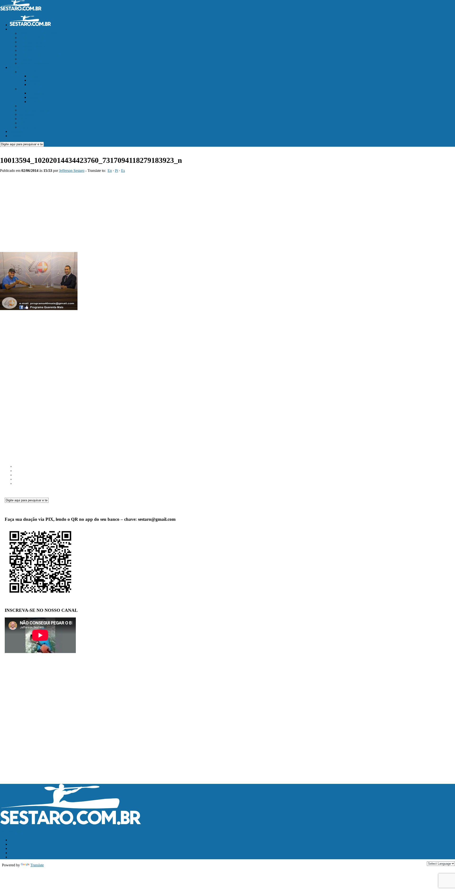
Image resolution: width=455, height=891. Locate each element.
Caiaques (35, 76)
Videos (24, 123)
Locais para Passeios (34, 110)
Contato (15, 136)
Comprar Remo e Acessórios (40, 55)
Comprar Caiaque (32, 46)
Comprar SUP (29, 50)
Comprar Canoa (31, 42)
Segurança (27, 114)
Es (123, 171)
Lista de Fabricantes (34, 63)
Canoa (33, 97)
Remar (14, 67)
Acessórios (36, 93)
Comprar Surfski (31, 38)
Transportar (27, 127)
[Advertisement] (189, 211)
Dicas (23, 119)
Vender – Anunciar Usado (38, 33)
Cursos (24, 106)
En (110, 171)
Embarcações (29, 72)
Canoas (34, 80)
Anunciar (16, 131)
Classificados (19, 29)
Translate (37, 865)
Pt (116, 171)
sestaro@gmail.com (14, 832)
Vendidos (26, 59)
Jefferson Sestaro (71, 171)
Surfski (33, 84)
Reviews (25, 89)
